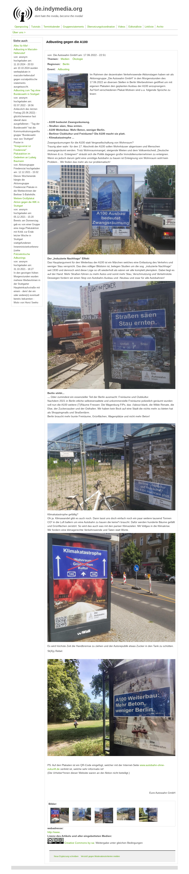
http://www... (54, 832)
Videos (121, 26)
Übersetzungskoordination (101, 26)
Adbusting (63, 69)
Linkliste (149, 26)
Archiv (160, 26)
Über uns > (19, 32)
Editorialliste (135, 26)
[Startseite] (22, 21)
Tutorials (35, 26)
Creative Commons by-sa (79, 842)
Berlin (66, 64)
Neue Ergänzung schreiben (66, 856)
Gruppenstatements (73, 26)
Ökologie (78, 58)
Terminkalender (52, 26)
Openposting (21, 26)
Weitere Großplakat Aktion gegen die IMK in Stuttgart (26, 202)
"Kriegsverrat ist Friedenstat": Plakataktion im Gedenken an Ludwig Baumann (25, 153)
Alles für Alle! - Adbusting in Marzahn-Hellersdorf (26, 49)
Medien (65, 58)
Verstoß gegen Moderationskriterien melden (100, 856)
